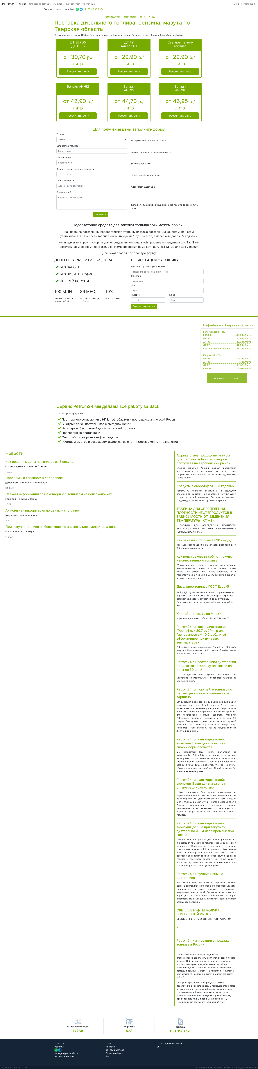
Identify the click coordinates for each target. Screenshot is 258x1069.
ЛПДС (152, 16)
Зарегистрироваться (144, 306)
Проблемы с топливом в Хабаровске (34, 478)
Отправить (100, 214)
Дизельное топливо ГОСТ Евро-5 (203, 586)
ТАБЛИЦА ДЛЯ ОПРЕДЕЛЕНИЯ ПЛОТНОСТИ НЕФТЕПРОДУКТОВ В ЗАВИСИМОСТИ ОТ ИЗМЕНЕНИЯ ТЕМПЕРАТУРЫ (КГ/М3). (204, 514)
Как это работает (114, 1050)
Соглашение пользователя (208, 1067)
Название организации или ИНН (148, 266)
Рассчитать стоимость (227, 378)
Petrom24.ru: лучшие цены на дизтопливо (200, 876)
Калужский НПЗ (212, 355)
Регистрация (248, 3)
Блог (107, 1056)
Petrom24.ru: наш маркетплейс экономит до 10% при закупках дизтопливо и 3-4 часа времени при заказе (205, 829)
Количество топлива (67, 145)
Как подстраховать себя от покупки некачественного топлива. (205, 558)
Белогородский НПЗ (214, 331)
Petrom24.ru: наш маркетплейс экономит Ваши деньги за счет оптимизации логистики (201, 783)
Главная (22, 3)
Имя (133, 285)
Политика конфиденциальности (240, 1067)
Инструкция (89, 3)
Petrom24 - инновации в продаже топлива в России (203, 942)
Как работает (73, 3)
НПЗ (142, 16)
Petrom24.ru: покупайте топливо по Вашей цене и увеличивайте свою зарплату (204, 693)
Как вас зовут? (64, 157)
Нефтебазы (130, 16)
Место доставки (65, 180)
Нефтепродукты (111, 16)
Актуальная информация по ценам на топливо (42, 510)
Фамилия (136, 276)
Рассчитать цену (78, 71)
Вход (236, 3)
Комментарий (63, 192)
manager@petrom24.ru (66, 1053)
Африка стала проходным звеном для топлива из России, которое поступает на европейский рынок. (204, 459)
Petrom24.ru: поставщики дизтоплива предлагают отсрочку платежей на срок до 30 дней (206, 666)
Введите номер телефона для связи (75, 169)
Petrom (8, 3)
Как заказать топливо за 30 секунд (204, 540)
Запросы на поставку (39, 3)
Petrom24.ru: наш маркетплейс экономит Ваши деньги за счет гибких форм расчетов (201, 743)
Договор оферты (114, 1053)
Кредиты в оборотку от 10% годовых (205, 486)
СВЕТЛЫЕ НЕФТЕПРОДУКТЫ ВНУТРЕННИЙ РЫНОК (199, 912)
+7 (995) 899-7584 (93, 9)
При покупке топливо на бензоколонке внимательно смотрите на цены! (61, 527)
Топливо (60, 134)
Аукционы (58, 3)
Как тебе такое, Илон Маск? (199, 614)
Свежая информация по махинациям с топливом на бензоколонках (58, 494)
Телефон (135, 294)
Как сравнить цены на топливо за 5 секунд (39, 462)
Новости (14, 453)
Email (172, 294)
